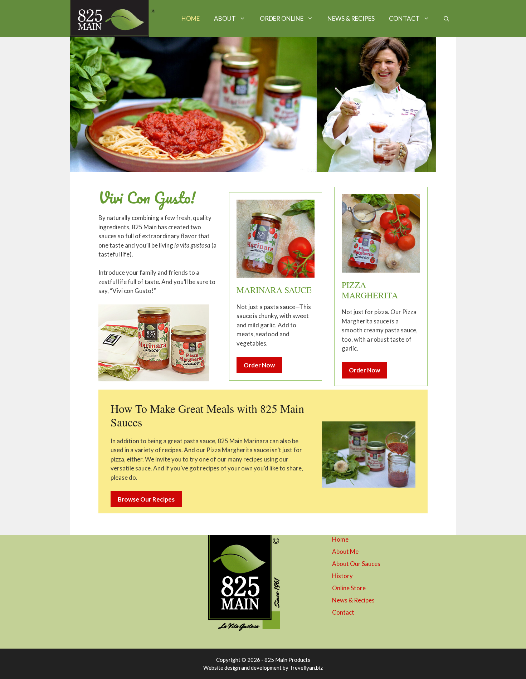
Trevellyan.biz (306, 667)
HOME (190, 18)
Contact (343, 612)
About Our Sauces (356, 563)
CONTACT (404, 18)
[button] (446, 18)
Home (340, 539)
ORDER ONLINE (281, 18)
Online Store (349, 588)
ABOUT (225, 18)
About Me (345, 551)
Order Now (259, 365)
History (342, 576)
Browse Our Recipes (146, 499)
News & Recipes (353, 600)
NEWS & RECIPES (351, 18)
